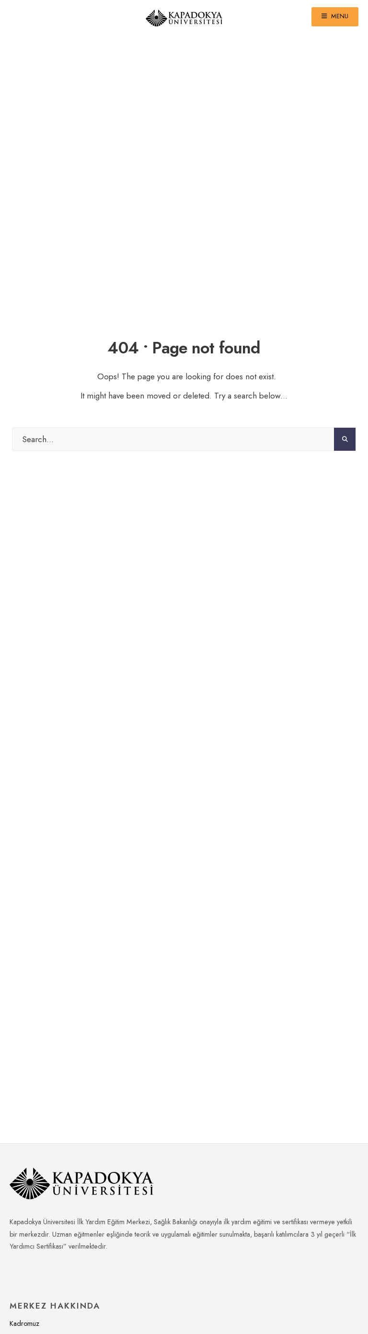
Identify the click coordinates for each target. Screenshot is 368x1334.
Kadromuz (24, 1323)
